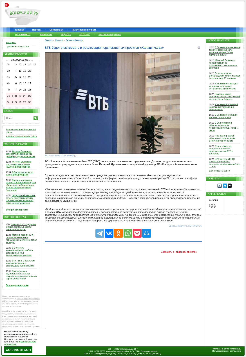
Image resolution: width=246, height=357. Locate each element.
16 (20, 102)
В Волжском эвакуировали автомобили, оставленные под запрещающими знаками (19, 252)
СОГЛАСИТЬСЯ (18, 350)
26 (29, 77)
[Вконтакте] (219, 187)
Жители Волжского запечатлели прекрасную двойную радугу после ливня (20, 154)
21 (24, 89)
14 (20, 89)
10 (20, 64)
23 (24, 102)
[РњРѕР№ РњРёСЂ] (146, 233)
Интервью (11, 42)
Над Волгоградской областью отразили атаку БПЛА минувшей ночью (222, 138)
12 (20, 77)
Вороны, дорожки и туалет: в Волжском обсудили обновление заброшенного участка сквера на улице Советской (21, 185)
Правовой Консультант (17, 46)
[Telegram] (99, 233)
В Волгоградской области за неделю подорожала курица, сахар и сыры (223, 127)
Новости (36, 30)
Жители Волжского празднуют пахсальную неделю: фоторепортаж (18, 164)
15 (20, 95)
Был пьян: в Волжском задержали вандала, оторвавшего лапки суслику (20, 263)
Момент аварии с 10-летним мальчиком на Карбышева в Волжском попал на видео (21, 239)
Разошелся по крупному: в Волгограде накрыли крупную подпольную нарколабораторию (21, 275)
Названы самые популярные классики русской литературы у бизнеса (224, 96)
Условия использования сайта (21, 136)
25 (29, 70)
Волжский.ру (127, 349)
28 (29, 89)
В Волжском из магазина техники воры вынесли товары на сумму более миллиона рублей (224, 51)
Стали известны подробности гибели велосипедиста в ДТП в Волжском (221, 150)
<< (7, 60)
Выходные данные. (149, 351)
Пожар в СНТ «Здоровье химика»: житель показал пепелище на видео (21, 227)
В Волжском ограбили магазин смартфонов (223, 116)
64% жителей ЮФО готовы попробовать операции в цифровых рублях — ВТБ (224, 163)
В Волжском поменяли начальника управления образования (223, 107)
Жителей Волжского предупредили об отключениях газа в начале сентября (223, 64)
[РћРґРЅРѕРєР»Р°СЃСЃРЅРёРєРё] (118, 233)
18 (24, 70)
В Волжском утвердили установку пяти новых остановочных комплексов (223, 86)
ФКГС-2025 (84, 34)
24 (29, 64)
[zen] (230, 187)
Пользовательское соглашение (226, 351)
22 (24, 95)
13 (20, 83)
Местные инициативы (110, 34)
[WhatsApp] (128, 233)
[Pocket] (137, 233)
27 (29, 83)
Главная (19, 30)
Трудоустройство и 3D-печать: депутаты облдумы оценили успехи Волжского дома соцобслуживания (20, 199)
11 (20, 70)
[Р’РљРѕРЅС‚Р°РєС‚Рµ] (109, 233)
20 (24, 83)
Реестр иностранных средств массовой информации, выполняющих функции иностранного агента (19, 318)
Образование (57, 30)
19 (24, 77)
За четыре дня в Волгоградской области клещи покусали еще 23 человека (224, 76)
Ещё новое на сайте (219, 171)
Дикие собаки (45, 34)
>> (32, 60)
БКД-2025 (66, 34)
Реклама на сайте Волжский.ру (227, 349)
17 (24, 64)
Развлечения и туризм (84, 30)
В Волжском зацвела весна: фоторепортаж (19, 173)
